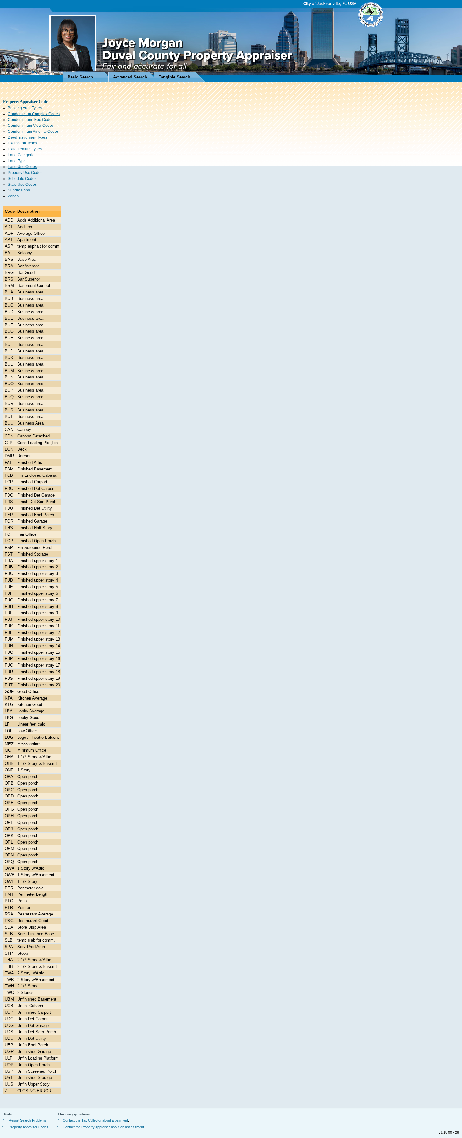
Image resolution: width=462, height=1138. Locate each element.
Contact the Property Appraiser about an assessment (103, 1127)
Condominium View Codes (31, 125)
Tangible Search (174, 77)
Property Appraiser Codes (28, 1127)
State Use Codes (22, 184)
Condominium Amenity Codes (33, 131)
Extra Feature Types (25, 149)
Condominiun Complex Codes (34, 114)
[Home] (231, 41)
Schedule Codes (22, 178)
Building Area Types (25, 108)
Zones (13, 196)
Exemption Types (22, 143)
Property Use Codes (25, 172)
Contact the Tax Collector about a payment (95, 1120)
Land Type (17, 161)
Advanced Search (130, 77)
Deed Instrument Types (27, 137)
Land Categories (22, 155)
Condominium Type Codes (30, 119)
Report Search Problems (28, 1120)
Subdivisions (19, 190)
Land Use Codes (22, 166)
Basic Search (80, 77)
